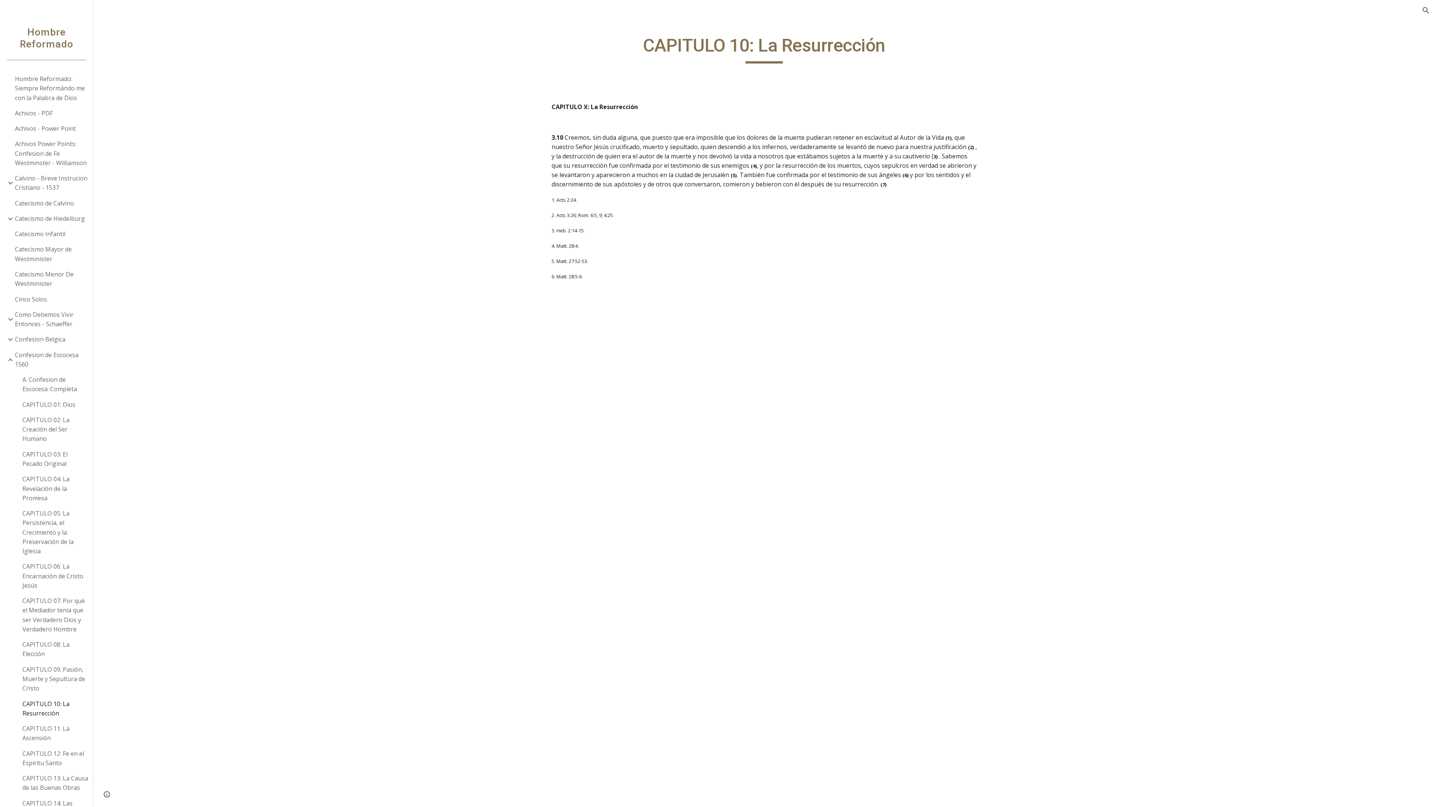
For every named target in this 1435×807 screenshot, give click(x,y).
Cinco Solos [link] (31, 299)
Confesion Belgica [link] (40, 339)
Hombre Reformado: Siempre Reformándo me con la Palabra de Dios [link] (50, 88)
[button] (1426, 10)
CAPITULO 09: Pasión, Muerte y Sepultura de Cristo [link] (53, 679)
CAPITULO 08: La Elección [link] (46, 649)
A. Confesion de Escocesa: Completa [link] (49, 384)
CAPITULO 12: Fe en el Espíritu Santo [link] (53, 758)
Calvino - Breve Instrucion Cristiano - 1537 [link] (51, 183)
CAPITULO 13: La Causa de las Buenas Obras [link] (55, 783)
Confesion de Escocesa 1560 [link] (46, 359)
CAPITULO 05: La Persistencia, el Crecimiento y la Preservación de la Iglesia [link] (48, 532)
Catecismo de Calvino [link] (44, 203)
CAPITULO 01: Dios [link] (48, 405)
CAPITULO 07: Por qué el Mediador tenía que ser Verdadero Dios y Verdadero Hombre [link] (53, 615)
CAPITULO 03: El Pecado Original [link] (45, 459)
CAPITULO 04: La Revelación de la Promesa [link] (46, 488)
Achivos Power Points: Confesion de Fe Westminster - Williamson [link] (51, 153)
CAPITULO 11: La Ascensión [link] (46, 733)
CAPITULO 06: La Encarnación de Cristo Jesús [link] (52, 576)
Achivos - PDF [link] (34, 113)
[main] (764, 49)
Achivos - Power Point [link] (45, 128)
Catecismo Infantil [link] (40, 234)
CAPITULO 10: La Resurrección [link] (46, 708)
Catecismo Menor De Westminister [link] (44, 279)
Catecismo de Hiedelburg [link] (50, 218)
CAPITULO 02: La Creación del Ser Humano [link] (46, 429)
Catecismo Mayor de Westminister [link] (43, 254)
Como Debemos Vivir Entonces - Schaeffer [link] (44, 319)
